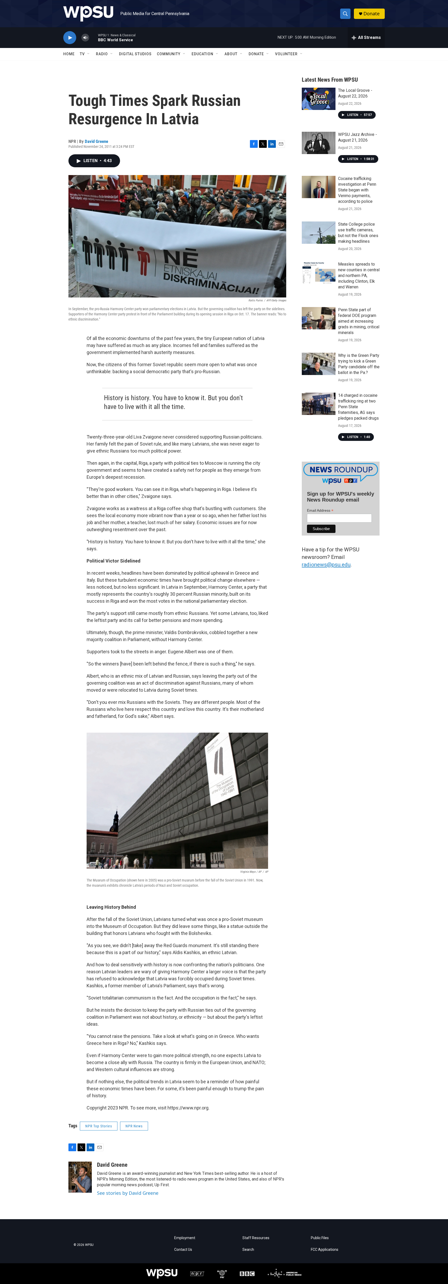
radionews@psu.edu (326, 564)
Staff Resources (255, 1238)
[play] (70, 38)
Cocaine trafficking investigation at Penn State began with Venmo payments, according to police (357, 190)
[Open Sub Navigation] (89, 54)
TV (82, 54)
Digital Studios (135, 54)
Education (202, 54)
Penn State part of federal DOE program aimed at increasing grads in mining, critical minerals (358, 321)
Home (69, 54)
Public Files (320, 1238)
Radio (102, 54)
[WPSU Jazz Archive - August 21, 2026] (318, 143)
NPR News (134, 1126)
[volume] (85, 38)
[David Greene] (80, 1177)
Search (248, 1250)
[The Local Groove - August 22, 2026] (318, 99)
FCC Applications (324, 1250)
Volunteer (286, 54)
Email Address (320, 510)
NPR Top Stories (98, 1126)
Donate (371, 13)
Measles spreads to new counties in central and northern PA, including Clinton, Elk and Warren (359, 275)
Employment (184, 1238)
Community (168, 54)
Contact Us (183, 1250)
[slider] (93, 37)
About (231, 54)
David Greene (96, 141)
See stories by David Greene (127, 1193)
